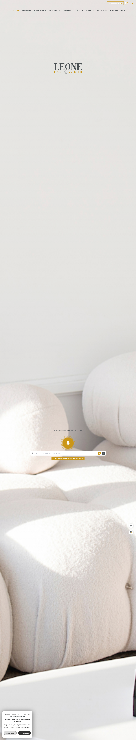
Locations (102, 10)
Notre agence (40, 10)
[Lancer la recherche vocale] (68, 442)
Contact (90, 10)
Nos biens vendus (117, 10)
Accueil (15, 10)
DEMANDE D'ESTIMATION (73, 10)
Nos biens (26, 10)
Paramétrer (10, 733)
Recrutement (55, 10)
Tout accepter (24, 733)
